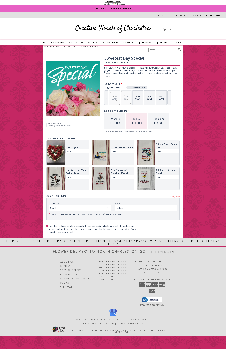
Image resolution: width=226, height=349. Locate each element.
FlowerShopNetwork (115, 330)
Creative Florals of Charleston (112, 28)
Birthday (93, 42)
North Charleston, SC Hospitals (133, 319)
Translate (121, 4)
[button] (167, 29)
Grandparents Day (60, 42)
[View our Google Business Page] (113, 316)
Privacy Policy (137, 330)
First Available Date (137, 87)
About (164, 42)
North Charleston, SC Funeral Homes (95, 319)
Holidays (147, 42)
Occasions (128, 42)
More (177, 42)
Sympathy (109, 42)
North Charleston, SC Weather (99, 323)
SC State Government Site (130, 323)
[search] (179, 49)
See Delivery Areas (162, 251)
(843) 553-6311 (216, 15)
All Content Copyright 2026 (87, 330)
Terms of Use (121, 332)
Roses (79, 42)
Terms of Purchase (158, 330)
